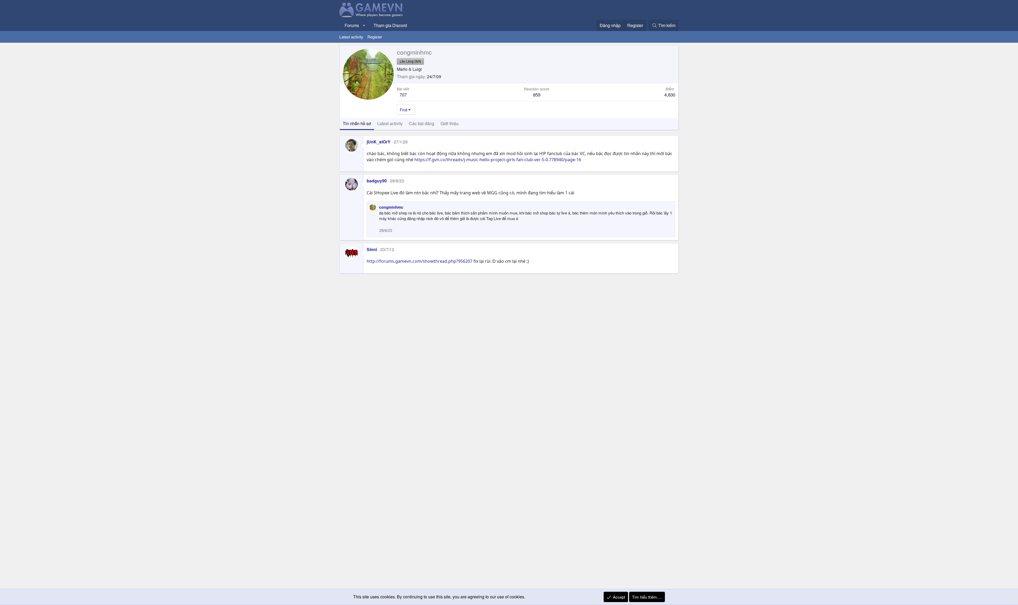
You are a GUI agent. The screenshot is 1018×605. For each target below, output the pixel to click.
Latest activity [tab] (390, 123)
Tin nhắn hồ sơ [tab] (357, 123)
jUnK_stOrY (378, 142)
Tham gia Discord (390, 25)
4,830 (669, 94)
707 (403, 94)
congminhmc (391, 207)
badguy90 (377, 181)
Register (374, 37)
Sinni (372, 249)
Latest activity (351, 37)
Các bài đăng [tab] (421, 123)
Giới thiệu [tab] (450, 123)
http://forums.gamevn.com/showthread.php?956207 (419, 261)
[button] (364, 25)
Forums (352, 25)
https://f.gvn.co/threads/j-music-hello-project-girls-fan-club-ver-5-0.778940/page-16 (497, 160)
